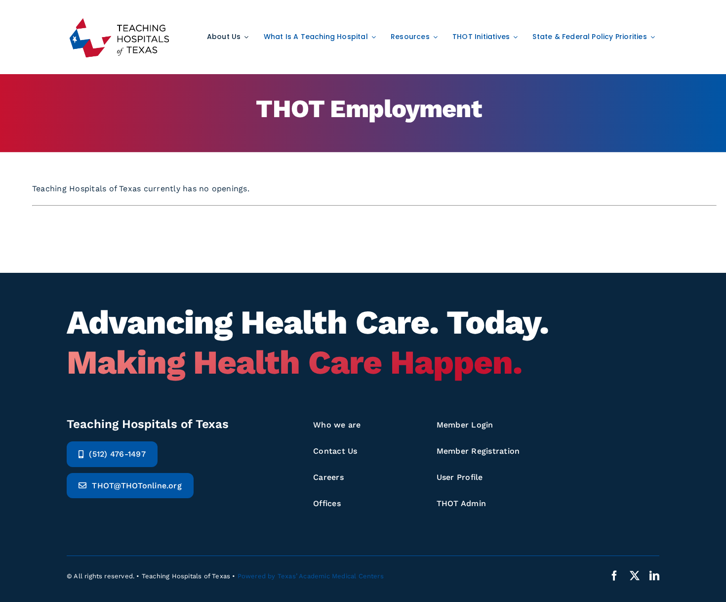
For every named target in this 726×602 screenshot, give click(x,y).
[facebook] (614, 576)
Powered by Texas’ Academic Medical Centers (311, 576)
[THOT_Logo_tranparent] (119, 18)
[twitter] (635, 576)
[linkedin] (654, 576)
